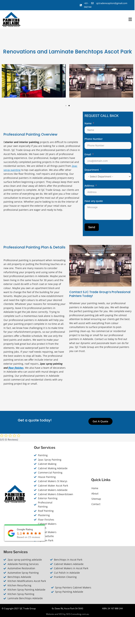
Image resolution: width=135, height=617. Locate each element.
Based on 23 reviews (28, 537)
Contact (95, 504)
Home (94, 488)
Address (89, 185)
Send (91, 227)
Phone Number (94, 139)
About (94, 493)
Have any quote (94, 201)
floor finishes (16, 367)
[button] (130, 19)
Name (88, 123)
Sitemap (96, 498)
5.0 (19, 533)
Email (88, 154)
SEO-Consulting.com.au (77, 614)
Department (92, 169)
